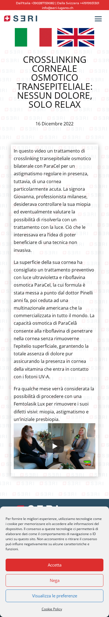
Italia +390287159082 (38, 3)
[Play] (54, 446)
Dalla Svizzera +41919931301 (77, 3)
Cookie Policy (52, 609)
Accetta (54, 565)
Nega (55, 580)
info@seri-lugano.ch (57, 8)
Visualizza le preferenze (54, 595)
